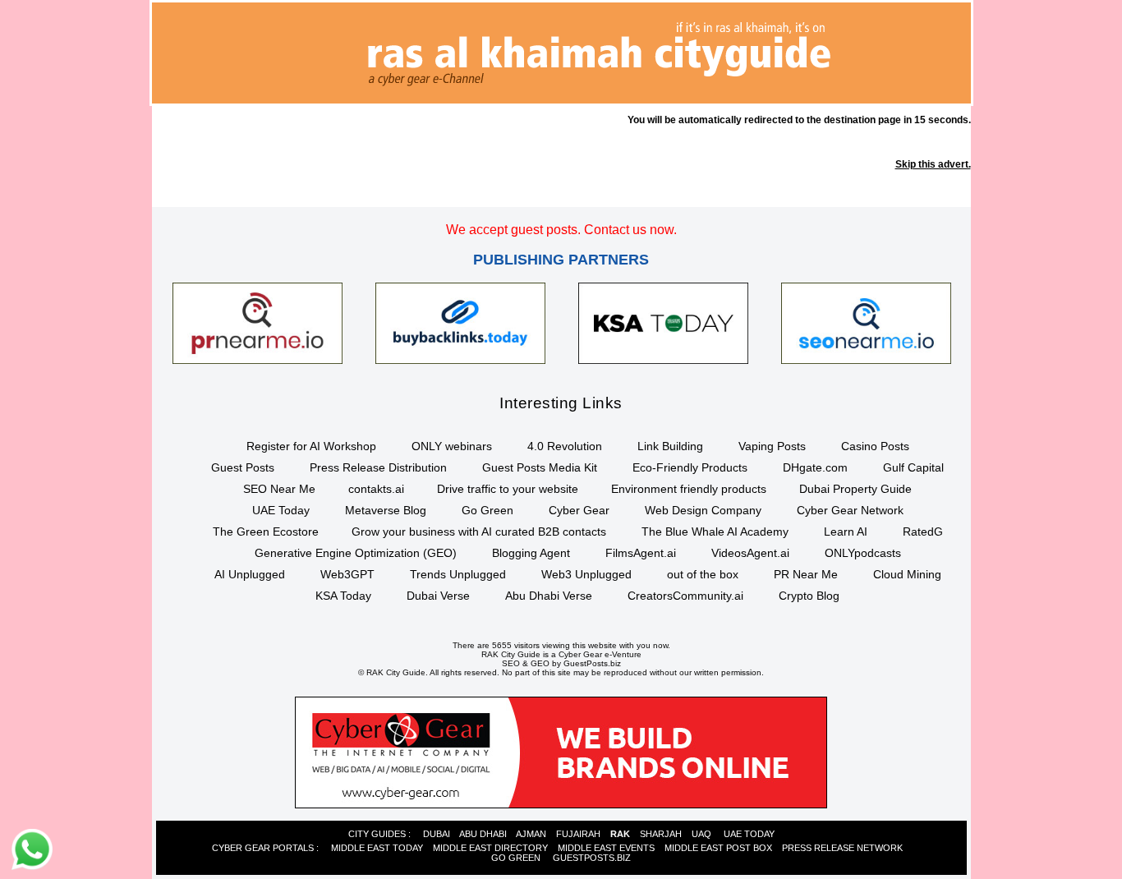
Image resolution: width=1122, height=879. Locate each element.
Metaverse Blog (385, 510)
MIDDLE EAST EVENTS (606, 848)
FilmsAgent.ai (640, 552)
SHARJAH (661, 834)
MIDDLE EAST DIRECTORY (490, 848)
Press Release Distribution (378, 467)
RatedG (923, 531)
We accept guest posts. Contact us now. (561, 230)
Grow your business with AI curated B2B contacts (479, 531)
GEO (540, 663)
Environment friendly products (688, 488)
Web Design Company (703, 510)
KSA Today (343, 595)
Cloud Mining (907, 574)
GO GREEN (515, 858)
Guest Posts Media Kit (539, 467)
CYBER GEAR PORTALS (263, 848)
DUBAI (436, 834)
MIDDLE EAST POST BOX (718, 848)
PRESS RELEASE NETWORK (842, 848)
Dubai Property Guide (855, 488)
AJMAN (531, 834)
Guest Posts (242, 467)
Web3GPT (347, 574)
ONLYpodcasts (863, 552)
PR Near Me (806, 574)
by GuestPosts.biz (586, 663)
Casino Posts (875, 446)
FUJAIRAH (578, 834)
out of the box (702, 574)
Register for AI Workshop (311, 446)
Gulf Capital (913, 467)
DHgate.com (815, 467)
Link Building (670, 446)
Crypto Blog (809, 595)
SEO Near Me (279, 488)
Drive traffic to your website (507, 488)
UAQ (701, 834)
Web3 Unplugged (586, 574)
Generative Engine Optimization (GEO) (356, 552)
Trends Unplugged (458, 574)
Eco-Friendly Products (689, 467)
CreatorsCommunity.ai (685, 595)
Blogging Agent (531, 552)
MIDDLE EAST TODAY (377, 848)
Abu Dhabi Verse (548, 595)
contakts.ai (376, 488)
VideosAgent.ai (750, 552)
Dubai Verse (438, 595)
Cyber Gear (579, 510)
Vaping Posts (772, 446)
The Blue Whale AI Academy (715, 531)
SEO (511, 663)
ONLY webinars (452, 446)
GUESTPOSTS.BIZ (592, 858)
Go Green (487, 510)
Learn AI (845, 531)
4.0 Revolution (564, 446)
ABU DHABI (483, 834)
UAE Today (281, 510)
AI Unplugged (249, 574)
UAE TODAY (749, 834)
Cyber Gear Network (850, 510)
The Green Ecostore (266, 531)
